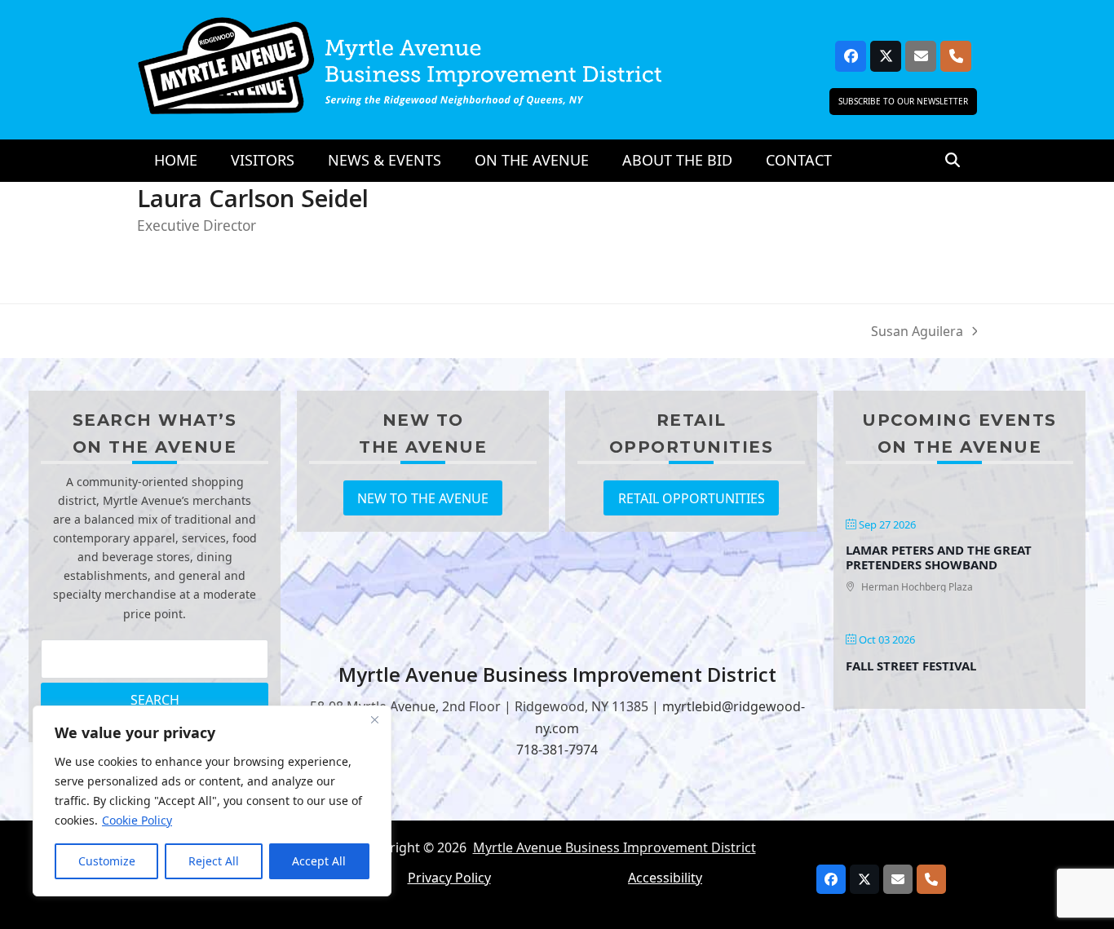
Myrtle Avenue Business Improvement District (614, 847)
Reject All (213, 861)
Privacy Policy (449, 878)
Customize (106, 861)
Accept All (319, 861)
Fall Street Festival (911, 665)
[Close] (374, 719)
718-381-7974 (557, 750)
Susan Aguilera (917, 332)
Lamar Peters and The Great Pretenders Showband (939, 557)
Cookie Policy (137, 820)
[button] (952, 160)
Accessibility (665, 878)
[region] (212, 801)
